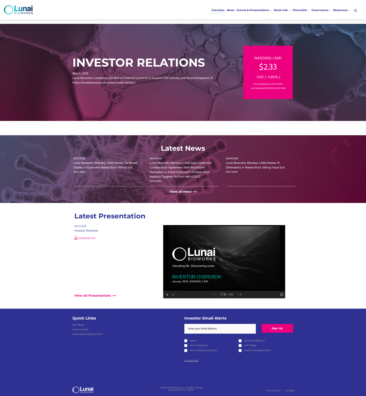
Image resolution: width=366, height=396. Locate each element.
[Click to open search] (356, 11)
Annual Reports (199, 345)
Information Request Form (87, 334)
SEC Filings (78, 325)
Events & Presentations (257, 350)
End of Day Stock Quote (203, 350)
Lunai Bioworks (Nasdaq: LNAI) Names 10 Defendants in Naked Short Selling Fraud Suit (255, 165)
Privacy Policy (273, 391)
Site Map (290, 391)
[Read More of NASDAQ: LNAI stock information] (268, 72)
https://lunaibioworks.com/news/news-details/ (103, 82)
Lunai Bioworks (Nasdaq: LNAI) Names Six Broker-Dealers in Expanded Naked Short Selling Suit (106, 165)
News (193, 340)
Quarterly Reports (254, 340)
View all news (180, 191)
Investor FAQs (80, 330)
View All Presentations (92, 295)
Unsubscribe (191, 361)
